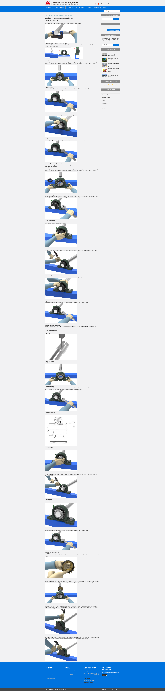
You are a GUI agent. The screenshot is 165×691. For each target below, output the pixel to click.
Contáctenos (105, 3)
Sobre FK (105, 7)
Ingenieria (89, 7)
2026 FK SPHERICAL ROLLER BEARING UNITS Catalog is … (113, 75)
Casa (92, 3)
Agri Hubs (49, 676)
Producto (48, 7)
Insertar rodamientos (51, 672)
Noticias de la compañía (70, 670)
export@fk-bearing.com (88, 682)
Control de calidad (72, 7)
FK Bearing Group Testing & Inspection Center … (113, 54)
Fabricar (81, 7)
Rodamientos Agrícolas (51, 674)
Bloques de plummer (51, 678)
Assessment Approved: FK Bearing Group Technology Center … (113, 60)
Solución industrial (59, 7)
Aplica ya (105, 675)
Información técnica (106, 97)
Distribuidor (97, 7)
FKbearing (51, 15)
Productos (104, 100)
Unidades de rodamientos (52, 670)
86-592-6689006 (86, 678)
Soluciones (104, 103)
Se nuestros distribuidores (113, 30)
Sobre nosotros (105, 92)
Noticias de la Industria (70, 674)
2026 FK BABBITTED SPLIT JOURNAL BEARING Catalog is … (113, 70)
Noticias (103, 105)
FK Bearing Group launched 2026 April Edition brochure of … (113, 65)
